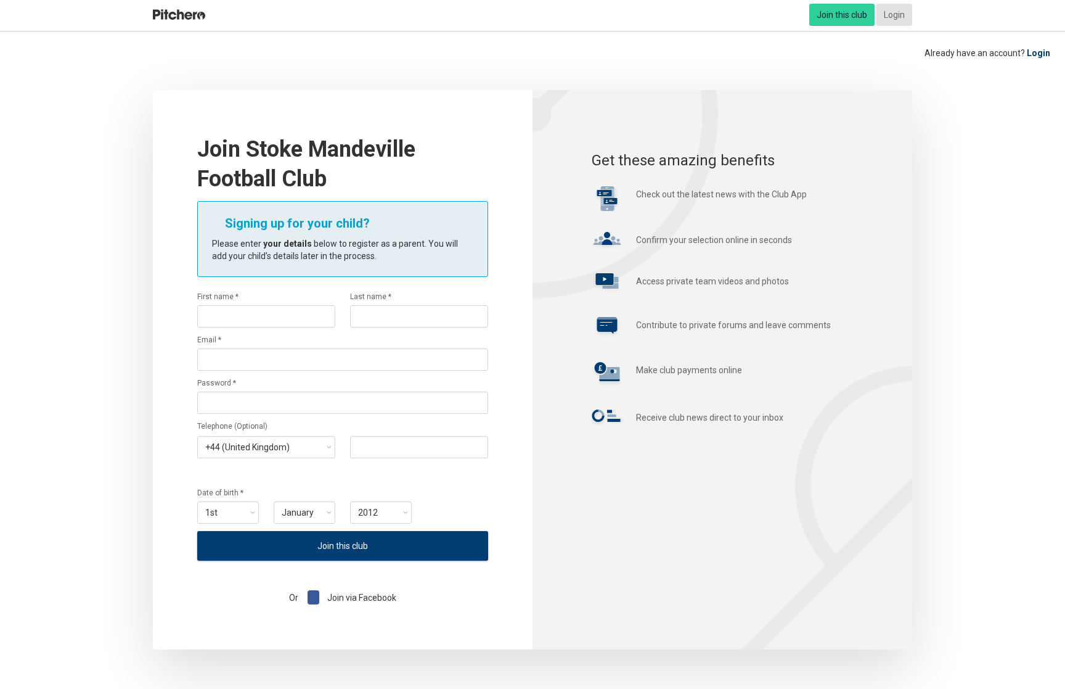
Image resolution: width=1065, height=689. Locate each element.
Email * (209, 340)
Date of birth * (220, 493)
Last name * (370, 296)
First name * (218, 296)
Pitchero (179, 15)
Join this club (842, 15)
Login (894, 15)
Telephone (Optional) (232, 426)
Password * (216, 383)
